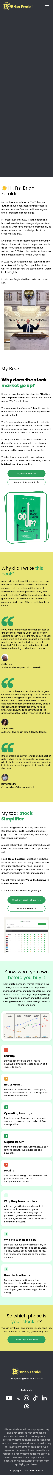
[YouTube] (8, 1398)
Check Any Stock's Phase (26, 1339)
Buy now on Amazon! (26, 473)
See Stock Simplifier (26, 908)
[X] (17, 1398)
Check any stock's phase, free (26, 900)
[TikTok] (35, 1398)
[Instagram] (26, 1398)
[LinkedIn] (44, 1398)
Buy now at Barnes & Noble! (26, 482)
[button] (46, 6)
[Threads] (26, 1406)
